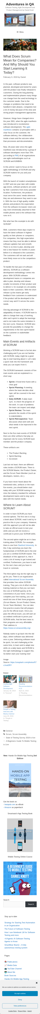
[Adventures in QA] (20, 20)
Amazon (7, 807)
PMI (16, 155)
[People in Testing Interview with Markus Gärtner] (10, 704)
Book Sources (10, 975)
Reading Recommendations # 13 (25, 686)
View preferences (20, 1006)
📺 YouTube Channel (13, 969)
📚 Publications (10, 962)
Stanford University (26, 545)
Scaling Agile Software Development (8, 686)
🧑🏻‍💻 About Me (9, 972)
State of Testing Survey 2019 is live (20, 738)
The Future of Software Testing (17, 929)
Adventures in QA (20, 4)
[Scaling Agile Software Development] (10, 679)
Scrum (8, 734)
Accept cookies (20, 993)
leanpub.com (10, 804)
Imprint (29, 1011)
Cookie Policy (12, 1011)
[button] (37, 983)
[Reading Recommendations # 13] (25, 679)
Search (6, 900)
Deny (20, 1000)
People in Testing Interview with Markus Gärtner (9, 711)
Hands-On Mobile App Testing (16, 979)
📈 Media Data (10, 965)
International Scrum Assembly (21, 579)
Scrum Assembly (19, 734)
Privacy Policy (22, 1011)
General (9, 731)
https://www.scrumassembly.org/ (16, 628)
